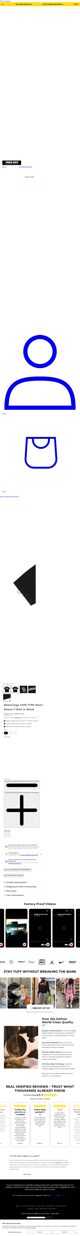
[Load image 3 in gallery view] (23, 689)
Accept (39, 1232)
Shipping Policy (61, 1206)
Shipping (18, 717)
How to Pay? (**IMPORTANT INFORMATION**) (17, 869)
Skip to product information (9, 496)
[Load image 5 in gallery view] (7, 697)
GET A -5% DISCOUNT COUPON (13, 875)
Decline (64, 1232)
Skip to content (5, 1)
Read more (27, 1174)
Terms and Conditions (28, 1206)
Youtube (54, 1195)
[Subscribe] (51, 1217)
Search (18, 1206)
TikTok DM (63, 1195)
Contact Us (30, 1208)
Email (47, 1217)
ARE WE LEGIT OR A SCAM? (48, 1208)
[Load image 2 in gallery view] (15, 689)
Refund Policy (50, 1206)
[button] (40, 84)
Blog (36, 1208)
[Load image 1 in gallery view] (7, 689)
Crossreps (57, 1162)
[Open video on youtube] (24, 944)
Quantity (7, 758)
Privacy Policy (31, 1228)
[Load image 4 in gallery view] (32, 689)
